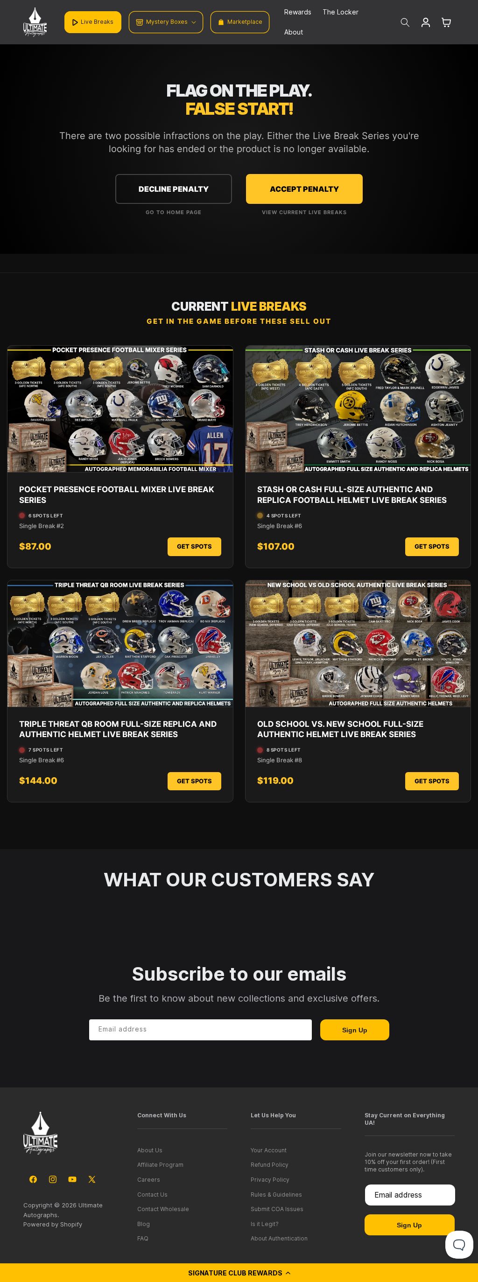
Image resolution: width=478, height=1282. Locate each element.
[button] (239, 1272)
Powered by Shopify (52, 1224)
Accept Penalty (304, 189)
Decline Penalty (174, 189)
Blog (143, 1223)
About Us (149, 1150)
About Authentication (279, 1238)
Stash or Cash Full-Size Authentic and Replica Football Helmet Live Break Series (352, 494)
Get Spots (194, 546)
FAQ (142, 1238)
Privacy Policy (270, 1179)
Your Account (269, 1150)
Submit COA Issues (277, 1208)
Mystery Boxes (167, 21)
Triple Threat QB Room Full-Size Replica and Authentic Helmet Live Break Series (118, 729)
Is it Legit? (265, 1223)
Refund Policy (269, 1164)
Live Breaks (97, 21)
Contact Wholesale (163, 1208)
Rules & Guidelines (276, 1194)
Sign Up (354, 1030)
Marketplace (244, 21)
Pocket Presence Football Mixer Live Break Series (116, 494)
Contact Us (152, 1194)
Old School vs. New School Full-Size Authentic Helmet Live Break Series (340, 729)
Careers (148, 1179)
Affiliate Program (160, 1164)
